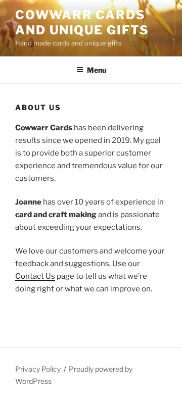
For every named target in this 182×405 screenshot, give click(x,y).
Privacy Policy (38, 369)
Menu (96, 70)
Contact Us (35, 276)
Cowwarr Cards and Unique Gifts (82, 22)
